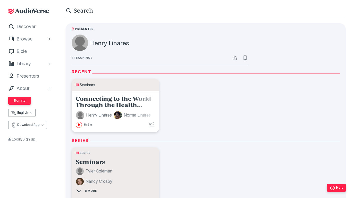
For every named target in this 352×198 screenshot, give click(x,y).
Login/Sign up (23, 139)
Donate (20, 100)
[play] (79, 125)
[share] (235, 58)
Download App (28, 125)
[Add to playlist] (152, 125)
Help (339, 187)
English (22, 112)
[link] (115, 111)
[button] (94, 115)
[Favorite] (245, 58)
